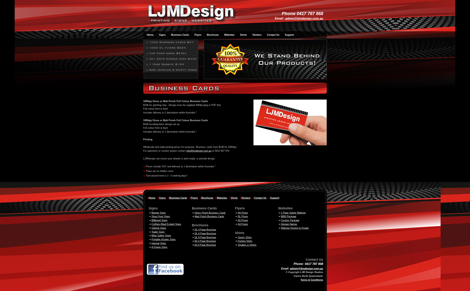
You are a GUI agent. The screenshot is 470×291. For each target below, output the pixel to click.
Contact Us (273, 34)
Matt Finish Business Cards (209, 216)
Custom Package (290, 220)
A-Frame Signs (159, 247)
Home (152, 198)
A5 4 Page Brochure (205, 241)
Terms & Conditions (312, 279)
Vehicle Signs (158, 228)
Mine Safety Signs (161, 235)
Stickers (245, 198)
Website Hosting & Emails (295, 228)
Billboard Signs (159, 220)
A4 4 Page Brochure (205, 245)
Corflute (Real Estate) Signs (166, 224)
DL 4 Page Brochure (205, 229)
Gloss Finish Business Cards (210, 212)
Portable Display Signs (163, 239)
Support (289, 34)
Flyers (194, 198)
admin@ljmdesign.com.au (304, 18)
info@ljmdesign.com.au (198, 150)
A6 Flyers (243, 212)
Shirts (234, 198)
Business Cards (178, 198)
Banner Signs (158, 212)
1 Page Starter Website (293, 212)
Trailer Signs (158, 232)
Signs (162, 198)
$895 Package (288, 216)
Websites (222, 198)
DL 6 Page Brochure (205, 233)
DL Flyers (243, 216)
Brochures (207, 198)
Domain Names (289, 224)
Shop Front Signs (160, 216)
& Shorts (247, 245)
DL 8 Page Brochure (205, 237)
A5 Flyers (243, 220)
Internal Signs (158, 243)
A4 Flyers (243, 224)
